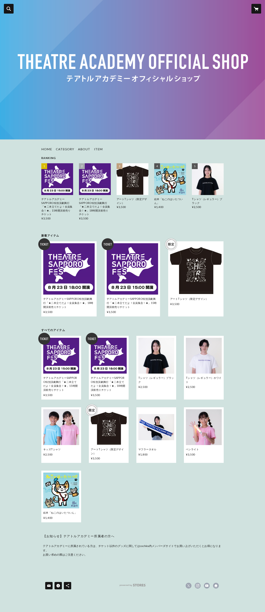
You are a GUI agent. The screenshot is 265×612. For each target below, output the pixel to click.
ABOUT (84, 149)
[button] (65, 150)
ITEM (98, 149)
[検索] (9, 9)
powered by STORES (133, 586)
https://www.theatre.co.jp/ (216, 586)
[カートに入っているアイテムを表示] (256, 9)
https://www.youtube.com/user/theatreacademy (207, 586)
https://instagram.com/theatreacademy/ (198, 586)
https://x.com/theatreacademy (188, 586)
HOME (46, 149)
